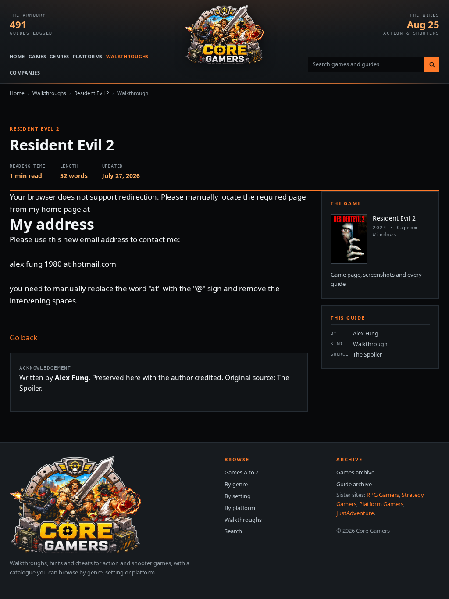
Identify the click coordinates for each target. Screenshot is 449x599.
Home (17, 56)
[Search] (431, 64)
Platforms (88, 56)
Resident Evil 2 (91, 93)
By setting (237, 496)
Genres (59, 56)
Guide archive (354, 484)
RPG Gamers (383, 495)
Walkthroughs (127, 56)
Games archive (355, 472)
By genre (236, 484)
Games (37, 56)
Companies (25, 72)
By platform (239, 508)
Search (233, 531)
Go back (23, 337)
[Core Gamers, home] (224, 34)
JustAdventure (355, 513)
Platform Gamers (381, 504)
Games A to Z (241, 472)
